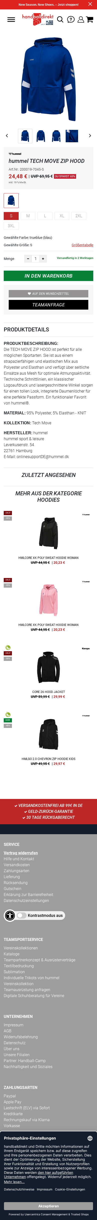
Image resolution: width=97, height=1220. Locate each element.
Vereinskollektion (19, 983)
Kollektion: (17, 423)
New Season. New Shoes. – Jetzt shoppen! (49, 4)
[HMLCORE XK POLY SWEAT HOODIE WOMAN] (48, 539)
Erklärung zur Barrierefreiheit (28, 894)
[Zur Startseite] (36, 19)
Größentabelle (82, 245)
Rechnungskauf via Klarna (27, 1119)
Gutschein (12, 888)
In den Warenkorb (49, 276)
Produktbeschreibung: (31, 343)
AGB (7, 1031)
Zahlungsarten (16, 870)
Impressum (13, 1025)
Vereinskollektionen (21, 948)
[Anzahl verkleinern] (28, 258)
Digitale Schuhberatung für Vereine (34, 995)
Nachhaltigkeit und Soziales (28, 1066)
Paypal (10, 1096)
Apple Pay (12, 1102)
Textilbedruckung (19, 966)
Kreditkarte (13, 1114)
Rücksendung (16, 882)
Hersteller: (18, 433)
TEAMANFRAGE (48, 304)
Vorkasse (12, 1125)
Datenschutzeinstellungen (26, 900)
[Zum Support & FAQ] (71, 19)
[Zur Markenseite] (15, 154)
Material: (15, 413)
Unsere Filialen (17, 1054)
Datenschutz (15, 1043)
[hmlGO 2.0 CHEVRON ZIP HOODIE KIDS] (48, 741)
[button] (11, 19)
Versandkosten (17, 864)
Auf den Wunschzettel (50, 293)
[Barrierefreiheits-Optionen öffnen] (10, 915)
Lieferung (12, 876)
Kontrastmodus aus (45, 915)
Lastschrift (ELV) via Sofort (27, 1108)
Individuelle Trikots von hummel (31, 977)
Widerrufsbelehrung (21, 1037)
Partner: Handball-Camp (25, 1060)
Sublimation (14, 971)
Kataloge (11, 954)
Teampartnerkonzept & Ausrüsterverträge (39, 960)
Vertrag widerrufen (21, 853)
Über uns (11, 1048)
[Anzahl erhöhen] (43, 258)
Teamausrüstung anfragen (27, 989)
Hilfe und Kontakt (19, 859)
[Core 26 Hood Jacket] (48, 674)
